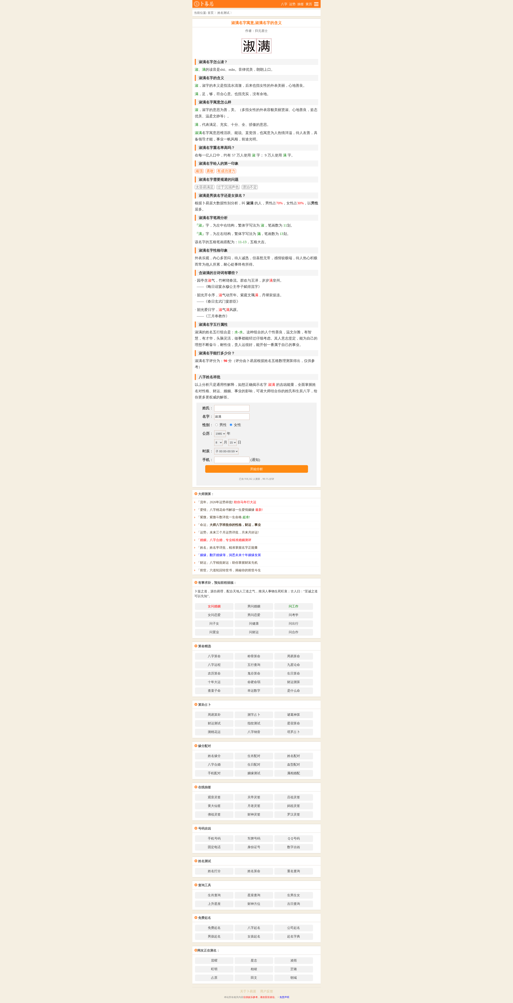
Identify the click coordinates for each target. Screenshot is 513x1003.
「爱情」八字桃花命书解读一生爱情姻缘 (230, 509)
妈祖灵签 (293, 805)
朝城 (293, 977)
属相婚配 (293, 773)
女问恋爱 (214, 615)
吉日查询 (293, 903)
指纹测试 (253, 723)
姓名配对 (293, 756)
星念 (254, 960)
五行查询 (253, 664)
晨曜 (214, 960)
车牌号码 (253, 838)
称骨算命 (253, 656)
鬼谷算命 (253, 673)
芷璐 (293, 969)
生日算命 (293, 673)
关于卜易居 (248, 991)
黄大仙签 (214, 805)
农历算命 (214, 673)
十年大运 (214, 682)
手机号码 (214, 838)
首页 (211, 12)
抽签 (300, 4)
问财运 (254, 632)
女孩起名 (253, 936)
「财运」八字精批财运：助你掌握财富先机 (227, 562)
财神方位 (253, 903)
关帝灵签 (253, 797)
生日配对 (253, 764)
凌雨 (293, 960)
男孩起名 (214, 936)
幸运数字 (253, 690)
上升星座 (214, 903)
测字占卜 (253, 714)
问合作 (293, 632)
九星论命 (293, 664)
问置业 (214, 632)
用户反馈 (266, 991)
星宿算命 (293, 723)
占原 (214, 977)
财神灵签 (253, 814)
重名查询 (293, 871)
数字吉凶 (293, 847)
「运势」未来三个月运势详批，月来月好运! (228, 532)
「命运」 (229, 524)
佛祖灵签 (214, 814)
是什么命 (293, 690)
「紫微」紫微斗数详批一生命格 (223, 517)
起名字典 (293, 936)
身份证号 (253, 847)
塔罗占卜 (293, 732)
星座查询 (253, 895)
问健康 (254, 623)
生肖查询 (214, 895)
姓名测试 (223, 12)
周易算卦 (214, 714)
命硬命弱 (253, 682)
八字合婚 (214, 764)
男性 (222, 425)
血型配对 (293, 764)
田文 (254, 977)
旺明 (214, 969)
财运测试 (214, 723)
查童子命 (214, 690)
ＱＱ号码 (293, 838)
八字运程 (214, 664)
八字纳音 (253, 732)
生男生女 (293, 895)
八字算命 (214, 656)
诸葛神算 (293, 714)
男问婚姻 (253, 606)
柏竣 (254, 969)
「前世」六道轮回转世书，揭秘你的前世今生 (229, 570)
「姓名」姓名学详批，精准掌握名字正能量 (227, 547)
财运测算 (293, 682)
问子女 (214, 623)
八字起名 (253, 927)
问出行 (293, 623)
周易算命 (293, 656)
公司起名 (293, 927)
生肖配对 (253, 756)
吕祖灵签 (293, 797)
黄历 (309, 4)
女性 (237, 425)
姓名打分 (214, 871)
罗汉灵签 (293, 814)
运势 (292, 4)
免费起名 (214, 927)
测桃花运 (214, 732)
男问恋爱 (253, 615)
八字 (284, 4)
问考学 (293, 615)
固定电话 (214, 847)
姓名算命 (253, 871)
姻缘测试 (253, 773)
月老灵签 (253, 805)
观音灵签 (214, 797)
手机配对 (214, 773)
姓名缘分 (214, 756)
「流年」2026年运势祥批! (226, 502)
